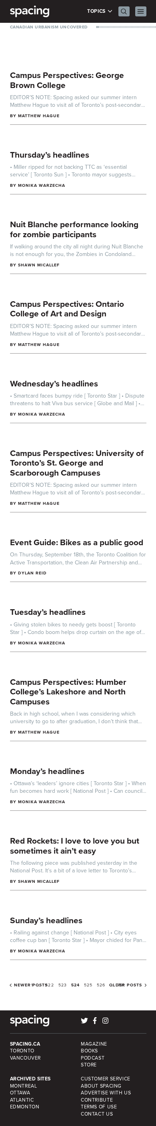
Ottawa (20, 1092)
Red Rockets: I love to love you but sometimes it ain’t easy (74, 845)
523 (62, 985)
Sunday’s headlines (46, 920)
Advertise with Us (106, 1092)
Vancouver (25, 1058)
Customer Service (105, 1078)
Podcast (92, 1058)
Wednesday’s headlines (54, 383)
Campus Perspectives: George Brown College (67, 80)
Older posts (125, 985)
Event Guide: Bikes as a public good (76, 542)
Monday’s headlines (47, 771)
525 (88, 985)
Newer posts (31, 985)
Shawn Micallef (39, 265)
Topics (97, 11)
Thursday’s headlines (49, 154)
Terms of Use (99, 1106)
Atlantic (22, 1100)
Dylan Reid (32, 573)
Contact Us (97, 1114)
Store (89, 1064)
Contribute (97, 1100)
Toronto (22, 1050)
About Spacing (101, 1086)
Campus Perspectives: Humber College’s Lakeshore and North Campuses (68, 692)
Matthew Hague (39, 116)
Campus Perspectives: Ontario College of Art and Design (67, 309)
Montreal (23, 1086)
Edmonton (25, 1106)
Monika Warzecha (42, 185)
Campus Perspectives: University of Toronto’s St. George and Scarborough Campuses (77, 463)
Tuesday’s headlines (48, 612)
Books (89, 1050)
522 (49, 985)
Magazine (94, 1044)
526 (101, 985)
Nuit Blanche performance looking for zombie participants (74, 229)
